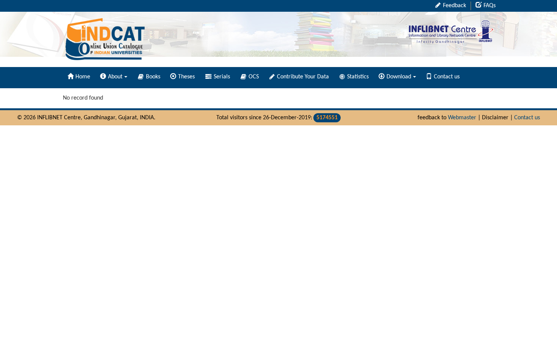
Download (398, 77)
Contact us (447, 77)
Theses (186, 77)
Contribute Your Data (302, 77)
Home (82, 77)
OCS (253, 77)
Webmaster (462, 118)
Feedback (453, 6)
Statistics (357, 77)
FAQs (489, 6)
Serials (221, 77)
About (115, 77)
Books (152, 77)
